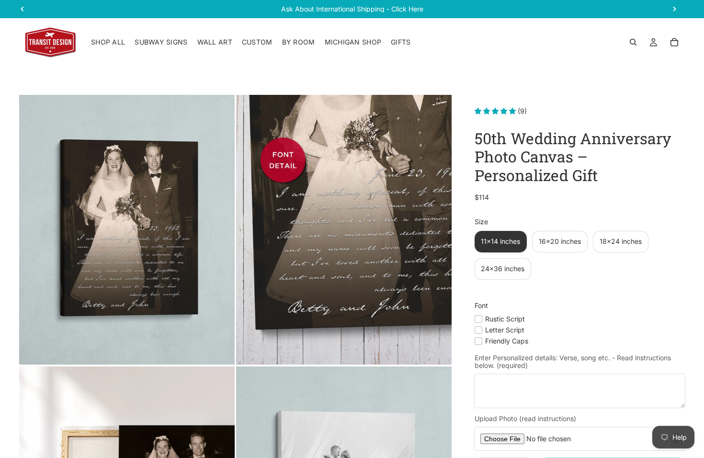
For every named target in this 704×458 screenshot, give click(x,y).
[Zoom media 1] (127, 230)
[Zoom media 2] (344, 230)
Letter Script (504, 330)
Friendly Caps (506, 341)
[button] (496, 111)
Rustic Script (505, 318)
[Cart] (674, 42)
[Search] (633, 42)
